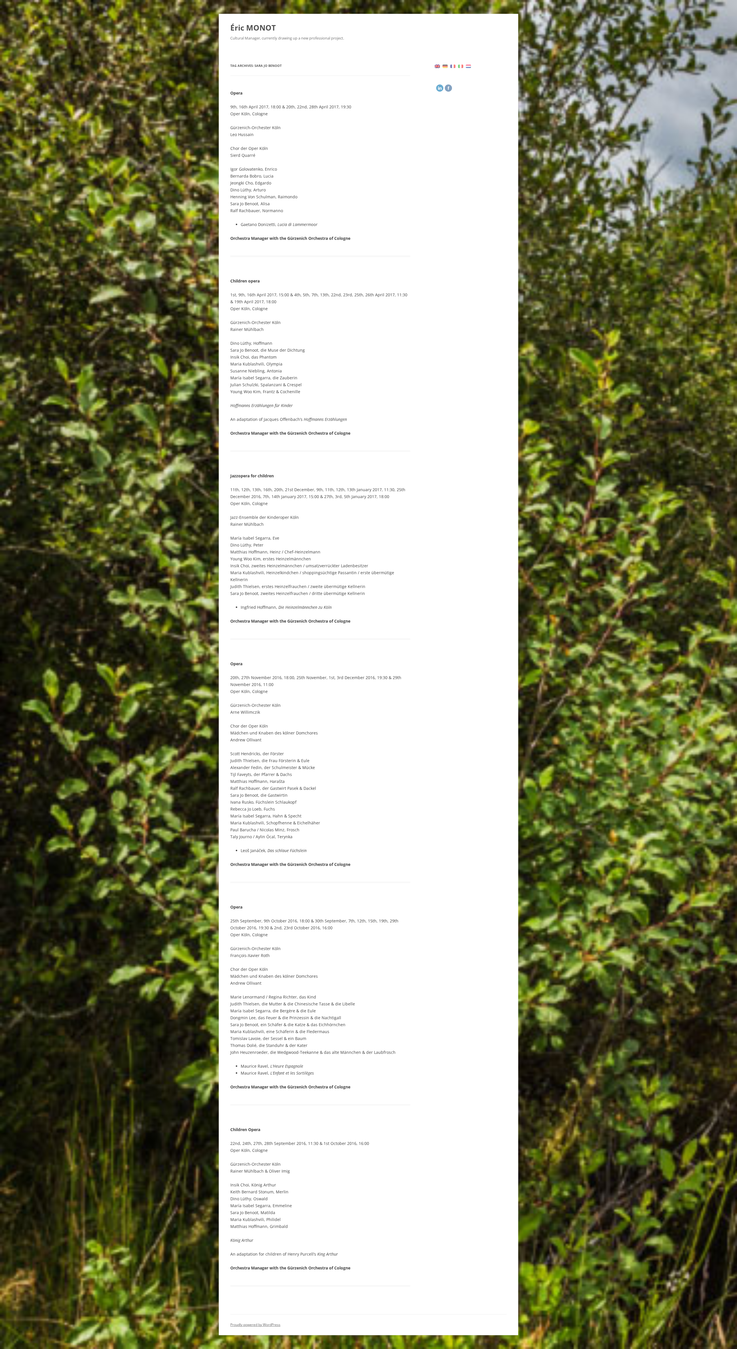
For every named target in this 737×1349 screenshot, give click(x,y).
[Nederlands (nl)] (468, 65)
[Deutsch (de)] (445, 65)
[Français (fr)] (452, 65)
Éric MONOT (253, 27)
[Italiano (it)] (460, 65)
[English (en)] (437, 65)
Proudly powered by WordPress (255, 1324)
